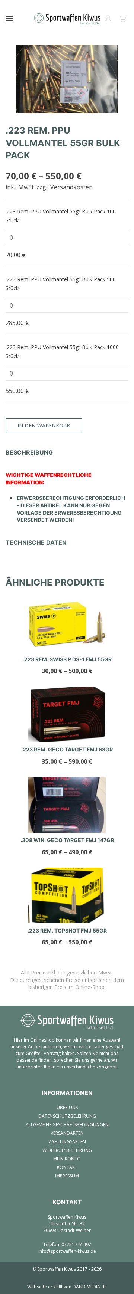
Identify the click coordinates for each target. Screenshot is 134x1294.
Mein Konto (67, 1159)
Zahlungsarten (67, 1142)
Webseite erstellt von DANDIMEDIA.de (67, 1287)
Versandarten (67, 1133)
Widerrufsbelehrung (67, 1150)
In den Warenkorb (43, 425)
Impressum (67, 1176)
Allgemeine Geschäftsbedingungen (67, 1124)
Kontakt (67, 1167)
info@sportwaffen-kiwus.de (67, 1251)
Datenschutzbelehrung (67, 1116)
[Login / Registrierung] (108, 18)
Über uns (67, 1107)
